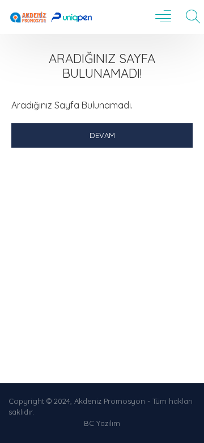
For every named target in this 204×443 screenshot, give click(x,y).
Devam (102, 135)
